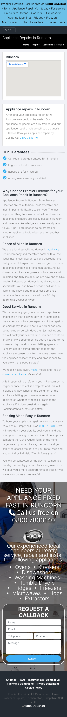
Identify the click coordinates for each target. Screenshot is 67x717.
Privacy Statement (47, 683)
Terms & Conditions (20, 683)
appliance (53, 249)
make (34, 369)
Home (26, 44)
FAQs (22, 679)
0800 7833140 (55, 4)
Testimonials (35, 679)
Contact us (53, 679)
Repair (36, 44)
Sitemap (11, 679)
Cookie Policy (33, 687)
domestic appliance (14, 374)
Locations (48, 44)
